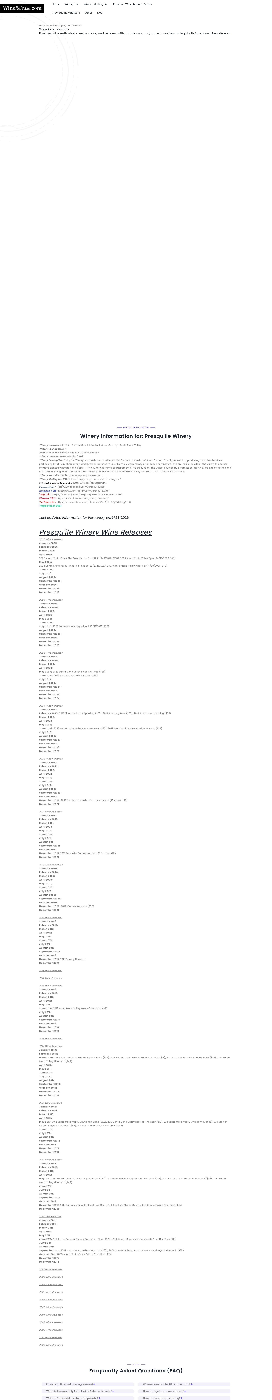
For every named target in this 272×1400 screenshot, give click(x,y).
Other (88, 12)
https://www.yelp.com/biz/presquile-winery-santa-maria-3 (88, 494)
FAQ (99, 12)
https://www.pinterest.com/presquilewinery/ (83, 498)
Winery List (72, 4)
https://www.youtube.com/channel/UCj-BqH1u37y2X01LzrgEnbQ (94, 502)
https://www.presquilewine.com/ (84, 475)
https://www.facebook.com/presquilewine (79, 486)
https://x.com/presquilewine (90, 482)
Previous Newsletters (66, 12)
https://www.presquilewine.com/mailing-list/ (94, 479)
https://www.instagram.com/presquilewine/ (84, 490)
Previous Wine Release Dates (132, 4)
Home (56, 4)
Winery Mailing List (96, 4)
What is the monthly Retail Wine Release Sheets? (79, 1391)
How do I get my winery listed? (163, 1391)
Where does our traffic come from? (167, 1384)
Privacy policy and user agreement (69, 1384)
